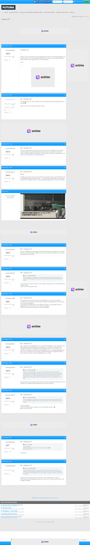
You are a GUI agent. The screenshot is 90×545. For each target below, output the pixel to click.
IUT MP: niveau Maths (6, 508)
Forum (6, 12)
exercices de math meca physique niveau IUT (12, 505)
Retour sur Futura (46, 1)
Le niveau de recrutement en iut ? (9, 513)
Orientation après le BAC (62, 12)
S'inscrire (37, 2)
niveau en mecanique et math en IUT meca (11, 516)
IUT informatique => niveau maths (9, 511)
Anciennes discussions (49, 12)
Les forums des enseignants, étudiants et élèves (31, 12)
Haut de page (83, 539)
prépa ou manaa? (53, 498)
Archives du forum (13, 12)
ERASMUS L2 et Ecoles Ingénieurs (40, 498)
